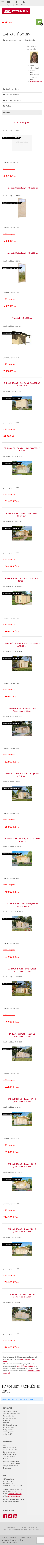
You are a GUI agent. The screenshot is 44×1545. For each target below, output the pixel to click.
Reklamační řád (8, 1416)
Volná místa (7, 1420)
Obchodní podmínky (10, 1411)
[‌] (5, 1516)
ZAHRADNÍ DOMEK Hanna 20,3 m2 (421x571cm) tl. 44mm (22, 970)
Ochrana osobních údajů (11, 1414)
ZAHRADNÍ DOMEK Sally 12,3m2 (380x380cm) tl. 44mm (22, 449)
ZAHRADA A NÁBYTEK (13, 40)
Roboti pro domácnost (11, 1461)
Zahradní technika (9, 1457)
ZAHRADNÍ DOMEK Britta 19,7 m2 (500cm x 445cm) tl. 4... (22, 514)
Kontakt (6, 1423)
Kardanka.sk (32, 1527)
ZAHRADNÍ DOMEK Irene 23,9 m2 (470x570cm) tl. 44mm (22, 1035)
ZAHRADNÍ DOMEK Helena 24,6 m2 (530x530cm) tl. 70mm (22, 1230)
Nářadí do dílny (8, 1459)
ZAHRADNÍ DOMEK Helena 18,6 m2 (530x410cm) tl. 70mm (22, 1165)
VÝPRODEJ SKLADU (10, 1450)
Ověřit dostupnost (9, 169)
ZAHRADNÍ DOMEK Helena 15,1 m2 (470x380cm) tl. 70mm (22, 1100)
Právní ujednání (8, 1427)
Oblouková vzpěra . (22, 123)
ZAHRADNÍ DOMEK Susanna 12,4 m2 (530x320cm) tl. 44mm (22, 709)
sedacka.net (7, 1529)
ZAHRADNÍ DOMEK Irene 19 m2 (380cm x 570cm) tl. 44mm (22, 905)
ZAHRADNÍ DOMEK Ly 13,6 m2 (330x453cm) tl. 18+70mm (22, 579)
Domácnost (7, 1468)
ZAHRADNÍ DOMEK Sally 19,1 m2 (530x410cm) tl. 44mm (22, 839)
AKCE (5, 1445)
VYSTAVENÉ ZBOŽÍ (9, 1447)
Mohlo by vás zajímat (10, 1425)
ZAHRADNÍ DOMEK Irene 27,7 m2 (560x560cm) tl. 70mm (22, 1295)
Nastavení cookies (16, 1540)
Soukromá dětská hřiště (11, 1463)
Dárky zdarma (8, 1430)
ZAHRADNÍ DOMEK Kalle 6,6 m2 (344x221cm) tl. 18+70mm (22, 384)
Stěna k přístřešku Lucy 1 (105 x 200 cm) (22, 188)
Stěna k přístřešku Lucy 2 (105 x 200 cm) (22, 253)
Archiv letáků (7, 1434)
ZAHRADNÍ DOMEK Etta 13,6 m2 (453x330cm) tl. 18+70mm (22, 644)
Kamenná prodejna (9, 1418)
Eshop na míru (7, 1542)
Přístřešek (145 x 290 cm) (22, 318)
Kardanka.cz (23, 1527)
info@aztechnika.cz (14, 1494)
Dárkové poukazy (9, 1452)
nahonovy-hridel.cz (34, 1529)
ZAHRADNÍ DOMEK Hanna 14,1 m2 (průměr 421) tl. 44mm (22, 774)
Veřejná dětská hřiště (10, 1466)
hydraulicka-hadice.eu (19, 1529)
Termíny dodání (8, 1432)
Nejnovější (26, 1366)
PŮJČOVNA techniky (10, 1454)
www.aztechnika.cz (13, 1496)
